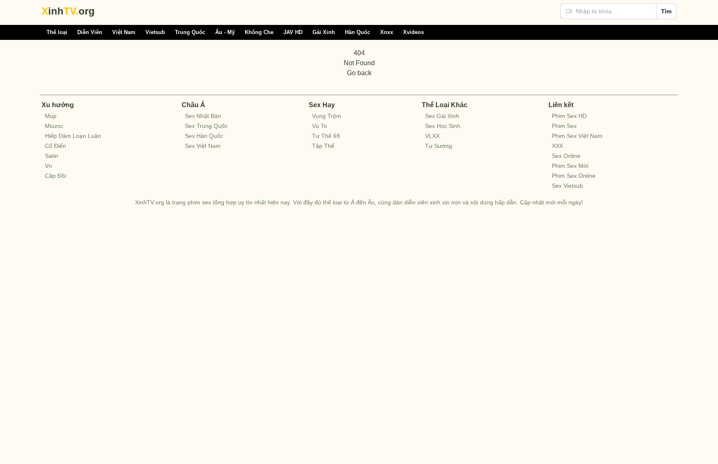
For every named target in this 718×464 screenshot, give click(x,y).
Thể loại (57, 32)
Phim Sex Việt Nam (577, 136)
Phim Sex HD (569, 116)
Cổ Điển (55, 145)
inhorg (68, 11)
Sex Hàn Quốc (204, 136)
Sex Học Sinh (442, 126)
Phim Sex (564, 126)
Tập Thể (323, 145)
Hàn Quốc (357, 32)
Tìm (666, 11)
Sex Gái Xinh (442, 116)
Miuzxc (54, 126)
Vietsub (155, 32)
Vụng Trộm (326, 116)
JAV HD (292, 32)
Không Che (259, 32)
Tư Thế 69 (326, 136)
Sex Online (566, 155)
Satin (51, 155)
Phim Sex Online (573, 175)
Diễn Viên (89, 32)
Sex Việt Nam (203, 145)
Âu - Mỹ (225, 32)
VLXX (432, 136)
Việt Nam (123, 32)
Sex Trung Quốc (206, 126)
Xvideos (413, 32)
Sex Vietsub (567, 185)
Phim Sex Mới (570, 165)
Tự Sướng (438, 145)
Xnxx (386, 32)
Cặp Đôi (55, 175)
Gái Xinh (323, 32)
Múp (51, 116)
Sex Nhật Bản (203, 116)
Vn (48, 165)
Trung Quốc (190, 32)
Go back (359, 72)
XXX (557, 145)
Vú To (319, 126)
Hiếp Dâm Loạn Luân (73, 136)
